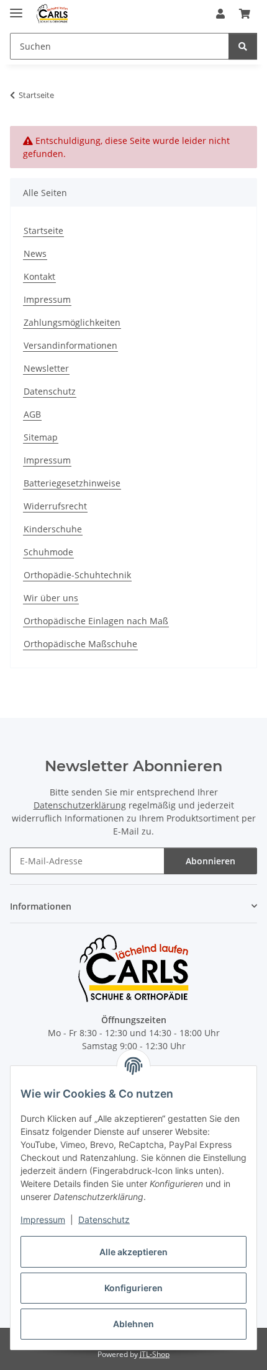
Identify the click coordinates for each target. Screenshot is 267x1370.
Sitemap (41, 437)
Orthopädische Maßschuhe (80, 644)
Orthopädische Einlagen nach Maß (96, 621)
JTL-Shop (155, 1354)
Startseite (43, 230)
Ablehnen (133, 1324)
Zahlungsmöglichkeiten (72, 322)
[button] (220, 13)
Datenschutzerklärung (80, 805)
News (35, 253)
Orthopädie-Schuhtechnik (77, 575)
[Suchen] (243, 46)
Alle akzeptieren (133, 1252)
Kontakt (39, 276)
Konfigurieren (133, 1288)
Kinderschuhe (53, 529)
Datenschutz (104, 1219)
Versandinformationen (70, 345)
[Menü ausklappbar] (16, 8)
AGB (32, 414)
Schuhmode (48, 552)
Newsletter (46, 368)
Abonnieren (210, 861)
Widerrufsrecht (55, 506)
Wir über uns (51, 598)
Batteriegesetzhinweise (72, 483)
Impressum (42, 1219)
